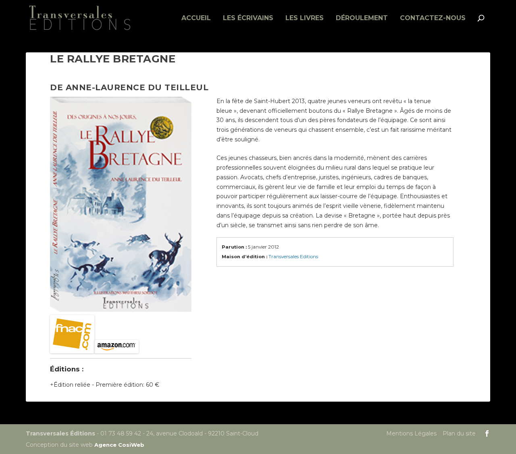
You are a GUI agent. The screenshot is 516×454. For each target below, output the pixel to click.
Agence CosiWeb (119, 445)
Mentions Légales (411, 433)
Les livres (304, 18)
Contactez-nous (433, 18)
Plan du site (459, 433)
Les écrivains (248, 18)
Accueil (196, 18)
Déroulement (362, 18)
